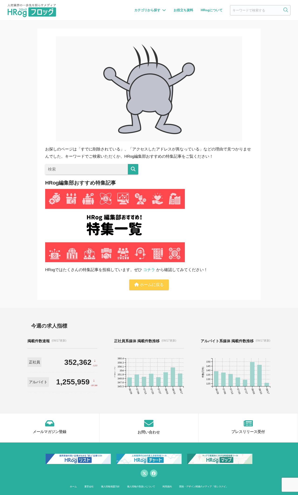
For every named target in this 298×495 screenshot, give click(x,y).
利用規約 (167, 486)
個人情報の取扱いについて (141, 486)
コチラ (149, 270)
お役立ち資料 (183, 10)
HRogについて (212, 10)
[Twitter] (144, 473)
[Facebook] (153, 473)
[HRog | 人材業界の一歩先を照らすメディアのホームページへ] (31, 10)
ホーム (73, 486)
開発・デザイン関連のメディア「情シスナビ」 (203, 486)
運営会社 (89, 486)
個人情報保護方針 (110, 486)
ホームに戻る (151, 284)
